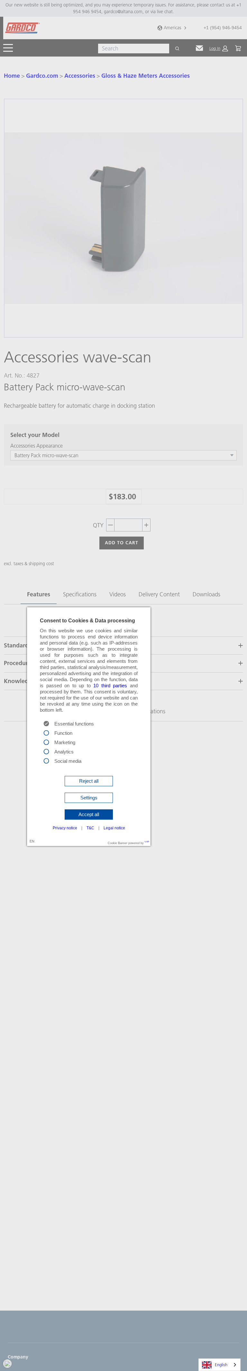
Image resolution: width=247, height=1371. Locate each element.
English (221, 1364)
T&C (90, 828)
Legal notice (114, 828)
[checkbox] (46, 732)
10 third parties (110, 685)
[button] (89, 781)
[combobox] (219, 1364)
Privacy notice (65, 828)
